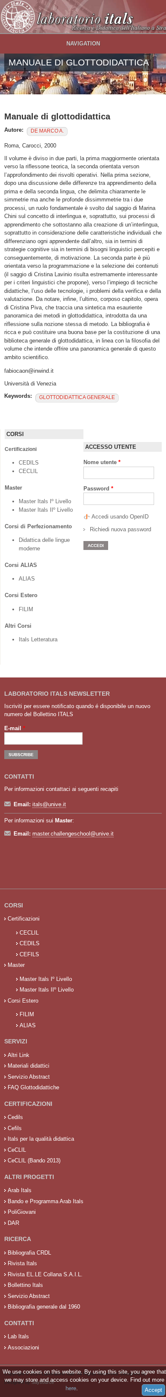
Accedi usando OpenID (120, 516)
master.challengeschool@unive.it (73, 833)
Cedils (15, 1117)
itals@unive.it (49, 804)
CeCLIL (17, 1150)
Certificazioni (24, 918)
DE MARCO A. (47, 131)
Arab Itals (19, 1190)
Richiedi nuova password (120, 529)
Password (98, 488)
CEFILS (29, 954)
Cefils (15, 1128)
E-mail (14, 728)
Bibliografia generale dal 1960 (44, 1306)
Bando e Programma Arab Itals (45, 1201)
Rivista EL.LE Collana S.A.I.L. (45, 1274)
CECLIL (28, 471)
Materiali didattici (28, 1066)
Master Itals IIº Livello (46, 510)
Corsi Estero (23, 1000)
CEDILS (29, 462)
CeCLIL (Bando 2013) (34, 1160)
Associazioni (23, 1347)
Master (16, 965)
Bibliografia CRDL (29, 1253)
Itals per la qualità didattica (41, 1139)
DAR (13, 1223)
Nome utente (101, 462)
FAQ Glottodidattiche (33, 1087)
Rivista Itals (22, 1263)
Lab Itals (18, 1336)
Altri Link (18, 1055)
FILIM (26, 609)
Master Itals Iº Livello (46, 501)
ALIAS (27, 578)
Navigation (83, 43)
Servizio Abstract (29, 1077)
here (71, 1388)
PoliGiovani (22, 1212)
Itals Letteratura (38, 639)
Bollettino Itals (25, 1285)
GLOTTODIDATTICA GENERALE (77, 397)
